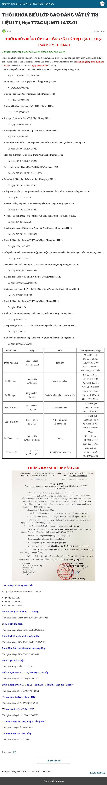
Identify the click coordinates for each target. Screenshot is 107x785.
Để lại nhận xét (53, 761)
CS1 (14, 752)
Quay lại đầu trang (97, 773)
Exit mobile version (53, 781)
